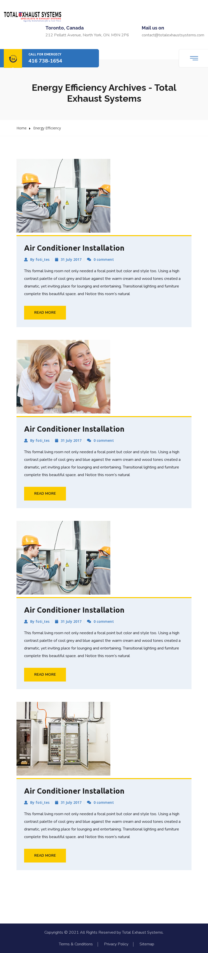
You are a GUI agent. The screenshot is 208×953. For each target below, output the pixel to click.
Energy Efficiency (47, 128)
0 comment (104, 259)
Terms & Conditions (76, 944)
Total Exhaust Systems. (143, 932)
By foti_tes (39, 259)
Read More (45, 312)
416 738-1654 (45, 60)
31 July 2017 (71, 259)
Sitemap (147, 944)
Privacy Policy (116, 944)
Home (21, 128)
